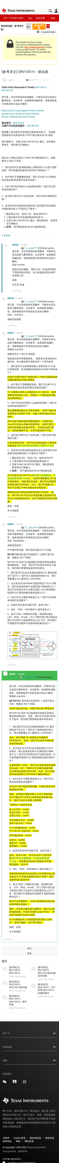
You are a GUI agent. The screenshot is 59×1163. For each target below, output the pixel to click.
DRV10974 (40, 87)
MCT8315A (7, 90)
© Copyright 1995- (15, 1147)
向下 (20, 291)
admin (11, 80)
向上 (13, 291)
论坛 (30, 18)
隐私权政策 (35, 1138)
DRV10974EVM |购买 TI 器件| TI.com (35, 445)
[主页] (18, 10)
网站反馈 (29, 1141)
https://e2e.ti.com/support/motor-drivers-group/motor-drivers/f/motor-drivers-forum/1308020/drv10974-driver (23, 113)
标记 (29, 948)
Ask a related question (34, 47)
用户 (56, 11)
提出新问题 (48, 26)
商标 (18, 1141)
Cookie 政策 (20, 1138)
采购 (5, 1060)
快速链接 (7, 1047)
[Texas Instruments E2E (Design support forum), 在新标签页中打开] (15, 1083)
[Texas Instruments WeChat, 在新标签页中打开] (5, 1083)
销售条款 (49, 1138)
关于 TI (6, 1033)
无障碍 (6, 1138)
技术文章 (40, 18)
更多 (53, 18)
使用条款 (7, 1141)
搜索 (50, 11)
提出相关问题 (39, 26)
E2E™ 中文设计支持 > (14, 18)
